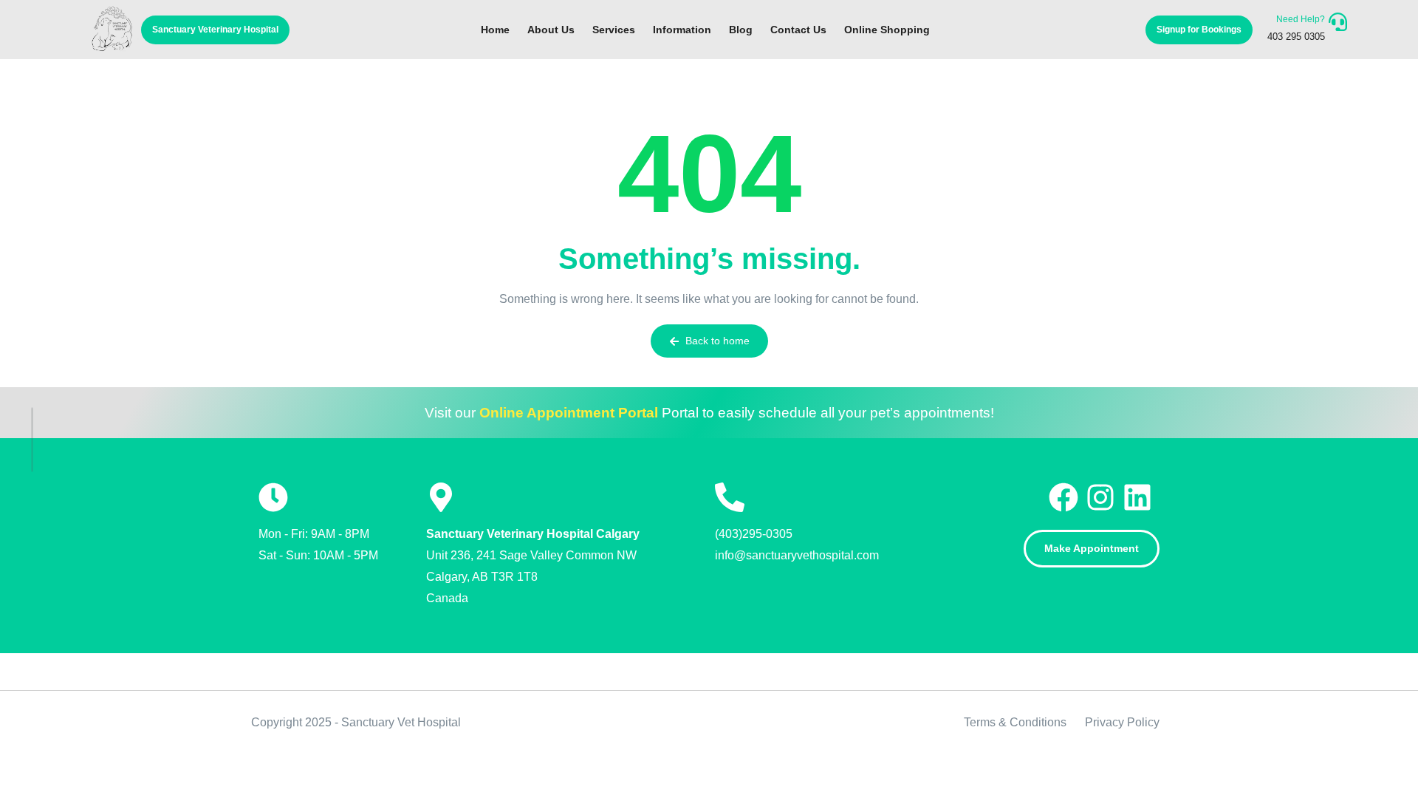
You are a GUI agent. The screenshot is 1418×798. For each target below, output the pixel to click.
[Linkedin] (1141, 497)
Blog (741, 29)
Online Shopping (887, 29)
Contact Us (798, 29)
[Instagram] (1104, 497)
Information (682, 29)
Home (495, 29)
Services (613, 29)
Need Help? (1300, 19)
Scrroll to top (33, 362)
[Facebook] (1067, 497)
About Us (551, 29)
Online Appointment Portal (569, 412)
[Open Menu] (1338, 22)
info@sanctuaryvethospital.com (797, 555)
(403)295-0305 (753, 534)
